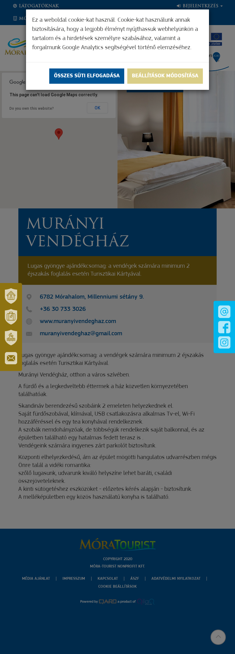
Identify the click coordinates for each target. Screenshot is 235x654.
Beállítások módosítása (165, 76)
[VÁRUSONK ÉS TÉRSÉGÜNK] (11, 296)
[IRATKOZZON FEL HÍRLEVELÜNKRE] (11, 358)
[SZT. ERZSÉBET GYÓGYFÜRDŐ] (11, 337)
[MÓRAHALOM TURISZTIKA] (11, 317)
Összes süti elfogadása (87, 76)
